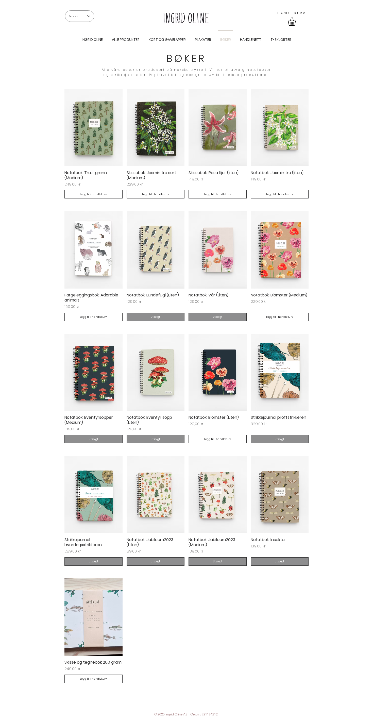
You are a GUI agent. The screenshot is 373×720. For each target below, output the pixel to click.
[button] (297, 22)
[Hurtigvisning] (93, 127)
